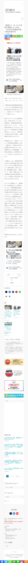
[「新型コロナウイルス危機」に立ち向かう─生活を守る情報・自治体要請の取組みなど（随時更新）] (8, 307)
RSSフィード (6, 501)
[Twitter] (8, 36)
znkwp (7, 339)
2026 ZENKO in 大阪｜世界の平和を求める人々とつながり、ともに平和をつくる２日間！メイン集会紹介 (13, 446)
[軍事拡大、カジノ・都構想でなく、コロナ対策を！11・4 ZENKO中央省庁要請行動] (8, 324)
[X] (11, 513)
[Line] (16, 36)
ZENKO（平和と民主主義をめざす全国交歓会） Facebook (11, 552)
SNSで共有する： (14, 279)
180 (17, 476)
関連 (12, 283)
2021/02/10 (12, 339)
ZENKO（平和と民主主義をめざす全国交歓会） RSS (17, 552)
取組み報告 (17, 339)
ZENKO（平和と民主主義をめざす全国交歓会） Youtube (15, 552)
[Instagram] (6, 39)
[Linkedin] (11, 36)
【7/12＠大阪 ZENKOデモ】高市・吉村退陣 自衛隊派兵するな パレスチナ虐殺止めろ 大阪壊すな (13, 462)
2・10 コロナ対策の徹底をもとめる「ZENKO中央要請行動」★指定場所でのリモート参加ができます (14, 344)
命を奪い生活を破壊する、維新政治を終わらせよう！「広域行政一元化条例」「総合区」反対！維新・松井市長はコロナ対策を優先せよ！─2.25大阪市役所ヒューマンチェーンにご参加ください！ (14, 350)
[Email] (19, 36)
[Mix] (14, 36)
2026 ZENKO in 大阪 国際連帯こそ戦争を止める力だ (13, 438)
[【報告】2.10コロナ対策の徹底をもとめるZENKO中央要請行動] (17, 307)
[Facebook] (6, 36)
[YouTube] (17, 513)
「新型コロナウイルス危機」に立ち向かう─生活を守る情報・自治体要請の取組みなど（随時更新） (8, 314)
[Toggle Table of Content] (18, 275)
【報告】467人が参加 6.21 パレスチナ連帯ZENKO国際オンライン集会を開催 (13, 454)
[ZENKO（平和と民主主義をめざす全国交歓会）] (13, 11)
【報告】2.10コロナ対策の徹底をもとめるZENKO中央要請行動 (16, 312)
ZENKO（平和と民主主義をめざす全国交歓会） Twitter (13, 552)
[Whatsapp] (22, 36)
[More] (8, 39)
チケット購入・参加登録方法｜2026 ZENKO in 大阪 (13, 469)
